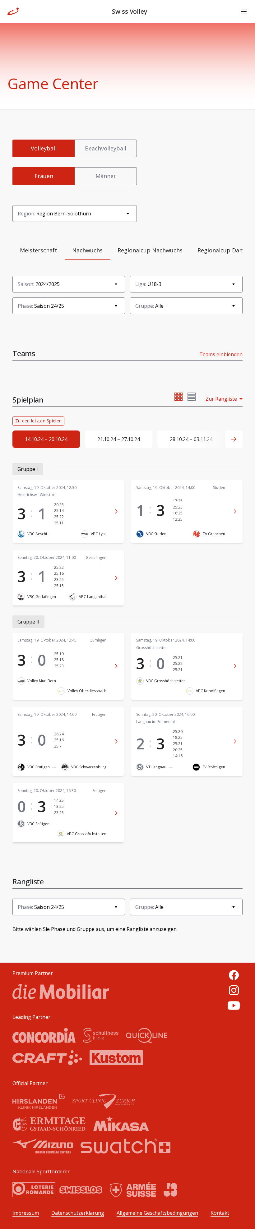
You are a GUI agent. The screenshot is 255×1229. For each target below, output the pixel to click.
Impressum (25, 1213)
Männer (105, 176)
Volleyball (44, 148)
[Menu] (244, 11)
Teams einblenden (221, 354)
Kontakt (220, 1213)
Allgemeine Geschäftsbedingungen (157, 1213)
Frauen (44, 176)
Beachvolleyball (105, 148)
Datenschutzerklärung (77, 1213)
